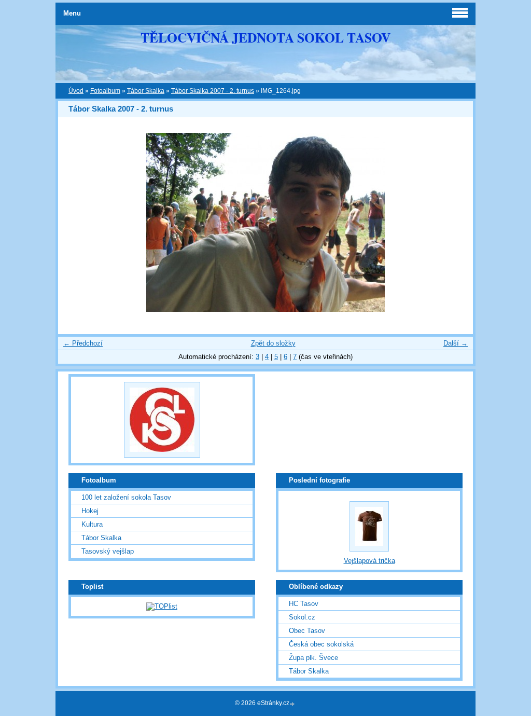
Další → (455, 343)
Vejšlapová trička (369, 560)
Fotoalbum (105, 91)
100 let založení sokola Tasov (126, 497)
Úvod (75, 91)
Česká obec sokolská (321, 644)
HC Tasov (303, 604)
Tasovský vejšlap (107, 551)
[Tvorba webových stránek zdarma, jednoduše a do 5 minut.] (293, 703)
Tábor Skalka (145, 91)
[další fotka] (456, 222)
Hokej (90, 511)
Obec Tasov (307, 631)
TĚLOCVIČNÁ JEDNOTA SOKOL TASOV (265, 37)
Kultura (92, 524)
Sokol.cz (302, 617)
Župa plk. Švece (313, 658)
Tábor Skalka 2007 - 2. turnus (212, 91)
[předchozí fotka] (75, 222)
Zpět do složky (273, 343)
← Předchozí (83, 343)
